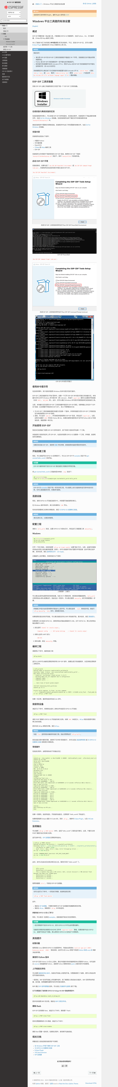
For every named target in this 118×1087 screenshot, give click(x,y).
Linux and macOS (10, 44)
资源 (3, 74)
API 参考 (4, 52)
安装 (4, 34)
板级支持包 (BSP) (44, 973)
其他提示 (91, 616)
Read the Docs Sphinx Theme (68, 1083)
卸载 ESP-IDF (7, 49)
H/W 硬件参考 (6, 55)
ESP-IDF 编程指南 (14, 2)
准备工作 (5, 31)
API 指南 (4, 57)
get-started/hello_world (42, 472)
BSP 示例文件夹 (60, 1001)
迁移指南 (4, 60)
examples (77, 456)
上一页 (37, 1073)
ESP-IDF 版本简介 (7, 71)
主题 (51, 1083)
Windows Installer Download (62, 98)
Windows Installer (10, 41)
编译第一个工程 (7, 47)
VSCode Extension (41, 1052)
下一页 (91, 1073)
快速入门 (4, 25)
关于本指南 (5, 79)
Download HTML (91, 1083)
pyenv (73, 964)
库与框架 (4, 66)
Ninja (43, 147)
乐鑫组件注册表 (65, 986)
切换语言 (4, 82)
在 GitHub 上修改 (90, 3)
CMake (37, 147)
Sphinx (38, 1083)
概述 (4, 28)
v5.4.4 (67, 15)
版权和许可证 (6, 77)
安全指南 (4, 63)
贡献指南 (4, 68)
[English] (35, 26)
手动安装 (7, 39)
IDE (6, 36)
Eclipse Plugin (36, 45)
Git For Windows (45, 118)
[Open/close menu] (1, 26)
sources (36, 964)
